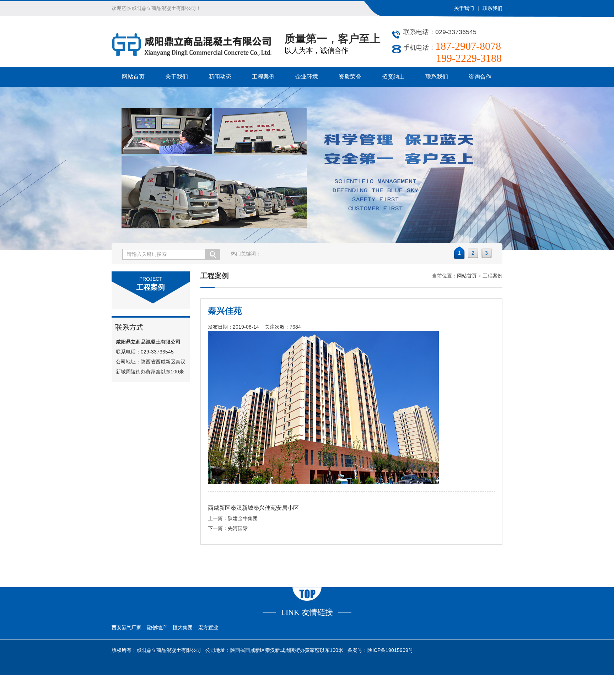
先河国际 (238, 528)
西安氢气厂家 (126, 627)
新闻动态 (220, 77)
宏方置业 (208, 627)
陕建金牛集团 (243, 518)
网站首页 (133, 77)
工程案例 (263, 77)
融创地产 (157, 627)
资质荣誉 (350, 77)
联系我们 (492, 8)
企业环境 (306, 77)
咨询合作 (480, 77)
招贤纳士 (393, 77)
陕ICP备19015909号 (390, 650)
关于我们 (464, 8)
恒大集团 (183, 627)
